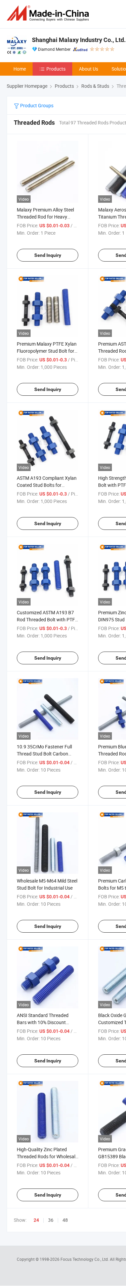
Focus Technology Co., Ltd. (85, 1259)
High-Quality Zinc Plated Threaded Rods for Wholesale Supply (47, 1156)
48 (65, 1220)
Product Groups (36, 105)
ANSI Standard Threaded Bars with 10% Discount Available (43, 1022)
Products (56, 69)
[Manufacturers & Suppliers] (49, 13)
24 (36, 1220)
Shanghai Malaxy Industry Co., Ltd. (79, 39)
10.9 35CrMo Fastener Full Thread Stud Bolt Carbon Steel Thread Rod (44, 753)
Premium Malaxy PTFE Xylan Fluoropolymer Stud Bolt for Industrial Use (47, 351)
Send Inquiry (47, 255)
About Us (88, 69)
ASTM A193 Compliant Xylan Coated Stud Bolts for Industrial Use (47, 485)
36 (50, 1220)
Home (19, 69)
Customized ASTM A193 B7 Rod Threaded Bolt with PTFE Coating (47, 619)
